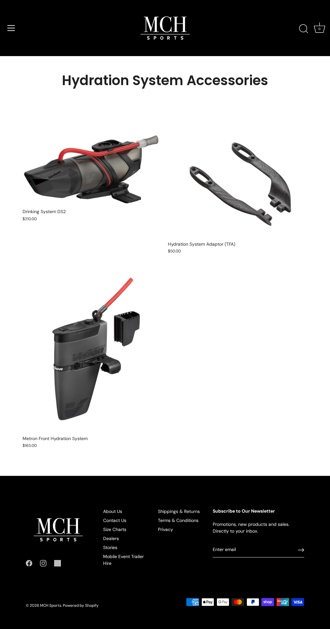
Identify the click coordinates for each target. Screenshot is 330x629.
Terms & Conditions (178, 520)
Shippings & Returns (179, 511)
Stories (110, 547)
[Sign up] (301, 550)
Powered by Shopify (81, 605)
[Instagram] (43, 563)
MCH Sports (50, 605)
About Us (112, 511)
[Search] (303, 29)
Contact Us (114, 520)
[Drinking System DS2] (92, 163)
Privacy (165, 529)
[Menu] (11, 28)
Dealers (111, 538)
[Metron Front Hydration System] (92, 349)
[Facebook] (29, 563)
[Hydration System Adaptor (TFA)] (237, 180)
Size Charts (114, 529)
